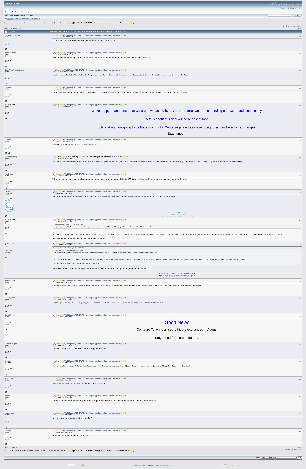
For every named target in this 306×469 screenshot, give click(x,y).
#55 (300, 344)
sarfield (7, 191)
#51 (300, 244)
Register (31, 18)
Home (9, 18)
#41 (300, 36)
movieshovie (9, 413)
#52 (300, 281)
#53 (300, 299)
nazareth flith (9, 243)
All (20, 28)
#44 (300, 88)
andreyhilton (9, 87)
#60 (300, 431)
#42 (300, 53)
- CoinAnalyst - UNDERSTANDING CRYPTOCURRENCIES (176, 273)
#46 (300, 140)
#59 (300, 414)
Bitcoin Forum (8, 23)
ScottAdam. (9, 378)
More (37, 18)
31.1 (27, 15)
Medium (169, 277)
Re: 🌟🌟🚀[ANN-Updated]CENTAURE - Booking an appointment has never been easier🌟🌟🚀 (91, 35)
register (29, 12)
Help (14, 18)
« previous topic (287, 26)
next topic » (297, 26)
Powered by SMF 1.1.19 (142, 465)
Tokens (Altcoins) (60, 23)
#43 (300, 71)
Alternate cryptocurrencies (24, 23)
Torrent (31, 15)
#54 (300, 316)
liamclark (8, 361)
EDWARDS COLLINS (12, 35)
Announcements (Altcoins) (43, 23)
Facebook (180, 277)
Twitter (174, 277)
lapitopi (7, 396)
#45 (300, 105)
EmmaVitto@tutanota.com (14, 70)
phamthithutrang (11, 157)
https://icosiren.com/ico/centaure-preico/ (84, 144)
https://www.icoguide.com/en (146, 179)
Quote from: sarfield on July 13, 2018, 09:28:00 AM (68, 224)
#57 (300, 379)
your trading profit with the (172, 275)
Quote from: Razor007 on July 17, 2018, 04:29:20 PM (68, 248)
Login (25, 18)
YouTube (191, 277)
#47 (300, 157)
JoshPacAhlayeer (11, 344)
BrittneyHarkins (10, 53)
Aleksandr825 (10, 280)
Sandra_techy (10, 298)
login (23, 12)
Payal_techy (9, 174)
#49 (300, 192)
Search (19, 18)
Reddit (186, 277)
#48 (300, 175)
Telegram (163, 277)
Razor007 (8, 105)
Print (299, 28)
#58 (300, 396)
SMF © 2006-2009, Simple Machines (160, 465)
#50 (300, 220)
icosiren (8, 139)
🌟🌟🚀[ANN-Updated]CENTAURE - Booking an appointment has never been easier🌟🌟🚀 (101, 23)
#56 (300, 362)
